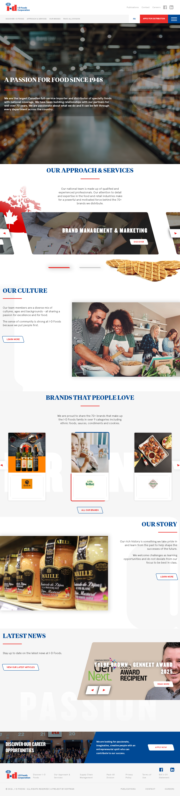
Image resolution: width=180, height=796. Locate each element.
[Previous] (92, 690)
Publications (133, 7)
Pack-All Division (71, 19)
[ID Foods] (18, 7)
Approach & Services (37, 19)
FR (134, 19)
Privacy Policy (129, 776)
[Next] (104, 690)
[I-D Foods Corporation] (18, 775)
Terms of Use (146, 776)
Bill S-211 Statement (164, 776)
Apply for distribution (154, 18)
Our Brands (54, 19)
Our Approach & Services (62, 776)
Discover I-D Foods (15, 19)
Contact (146, 7)
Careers (156, 7)
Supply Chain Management (86, 776)
